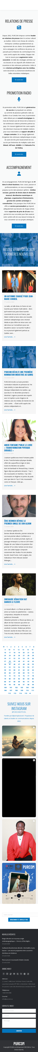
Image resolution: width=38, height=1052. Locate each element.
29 (33, 655)
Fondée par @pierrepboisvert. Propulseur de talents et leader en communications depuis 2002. (19, 718)
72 (5, 676)
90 (23, 682)
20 (23, 653)
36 (33, 658)
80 (10, 679)
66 (10, 673)
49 (28, 664)
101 (11, 687)
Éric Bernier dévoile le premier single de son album (17, 522)
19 (19, 653)
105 (32, 687)
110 (27, 690)
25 (14, 655)
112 (9, 693)
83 (23, 679)
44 (5, 664)
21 (28, 653)
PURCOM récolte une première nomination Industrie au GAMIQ (18, 373)
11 (14, 650)
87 (10, 682)
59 (10, 670)
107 (11, 690)
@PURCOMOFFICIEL (19, 712)
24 (10, 655)
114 (20, 693)
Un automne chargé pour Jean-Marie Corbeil (18, 297)
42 (28, 661)
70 (28, 673)
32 (14, 658)
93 (5, 685)
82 (19, 679)
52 (10, 667)
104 (27, 687)
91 (28, 682)
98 (28, 685)
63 (28, 670)
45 (10, 664)
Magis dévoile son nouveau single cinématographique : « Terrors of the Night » (16, 940)
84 (28, 679)
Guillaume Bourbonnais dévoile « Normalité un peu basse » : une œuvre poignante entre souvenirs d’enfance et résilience (18, 950)
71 (33, 673)
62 (23, 670)
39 (14, 661)
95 (14, 685)
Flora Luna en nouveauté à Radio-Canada (15, 960)
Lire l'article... (9, 337)
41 (23, 661)
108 (16, 690)
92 (33, 682)
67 (14, 673)
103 (21, 687)
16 (5, 653)
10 (9, 650)
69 (23, 673)
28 (28, 655)
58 (5, 670)
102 (16, 687)
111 (32, 690)
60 (14, 670)
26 (19, 655)
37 (5, 661)
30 (5, 658)
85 (33, 679)
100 (5, 687)
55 (23, 667)
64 (33, 670)
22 (33, 653)
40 (19, 661)
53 (14, 667)
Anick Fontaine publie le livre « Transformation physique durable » (18, 448)
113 (15, 693)
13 (23, 650)
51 (5, 667)
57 (33, 667)
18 (14, 653)
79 (5, 679)
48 (23, 664)
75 (19, 676)
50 (33, 664)
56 (28, 667)
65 (5, 673)
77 (28, 676)
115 (26, 693)
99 (33, 685)
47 (19, 664)
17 (10, 653)
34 (23, 658)
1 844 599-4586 (20, 2)
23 (5, 655)
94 (10, 685)
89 (19, 682)
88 (14, 682)
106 (5, 690)
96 (19, 685)
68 (19, 673)
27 (23, 655)
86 (5, 682)
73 (10, 676)
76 (23, 676)
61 (19, 670)
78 (33, 676)
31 (10, 658)
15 (32, 650)
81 (14, 679)
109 (21, 690)
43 (33, 661)
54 (19, 667)
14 (28, 650)
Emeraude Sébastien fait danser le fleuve (15, 600)
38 (10, 661)
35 (28, 658)
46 (14, 664)
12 (18, 650)
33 (19, 658)
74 (14, 676)
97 (23, 685)
